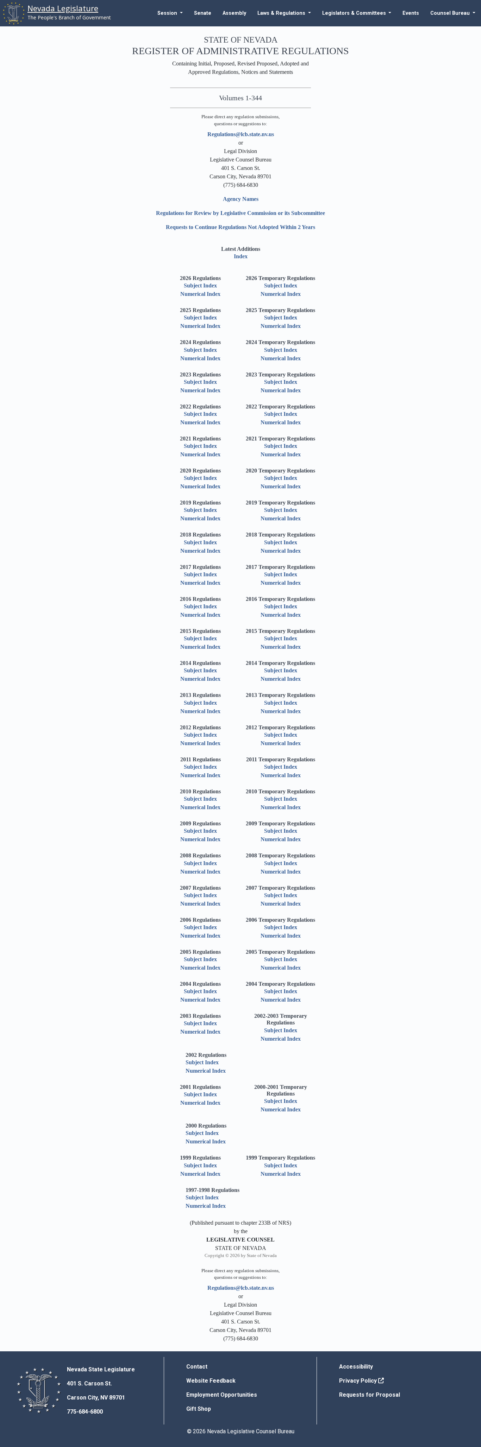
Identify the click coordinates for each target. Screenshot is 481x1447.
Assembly (234, 13)
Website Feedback (211, 1380)
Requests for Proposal (369, 1394)
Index (241, 256)
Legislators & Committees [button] (354, 13)
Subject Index (200, 285)
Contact (196, 1366)
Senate (202, 13)
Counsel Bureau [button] (450, 13)
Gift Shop (198, 1408)
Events (410, 13)
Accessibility (356, 1366)
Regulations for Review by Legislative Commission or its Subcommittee (240, 213)
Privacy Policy (358, 1380)
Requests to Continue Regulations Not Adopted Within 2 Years (240, 227)
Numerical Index (200, 294)
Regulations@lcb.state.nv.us (240, 134)
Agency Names (240, 199)
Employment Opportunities (221, 1394)
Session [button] (168, 13)
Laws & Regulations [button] (282, 13)
